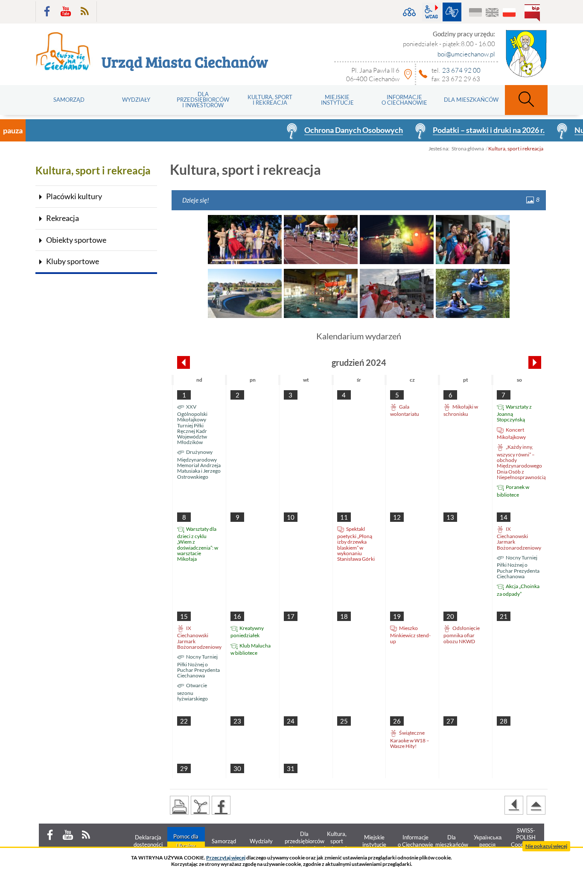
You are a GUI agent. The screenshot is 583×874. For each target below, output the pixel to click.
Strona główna (468, 148)
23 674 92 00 (461, 70)
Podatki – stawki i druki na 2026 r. (466, 130)
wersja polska (509, 13)
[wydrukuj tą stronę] (179, 805)
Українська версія (475, 13)
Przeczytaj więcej (225, 857)
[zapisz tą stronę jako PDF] (200, 805)
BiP (534, 13)
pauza (13, 130)
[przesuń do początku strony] (536, 805)
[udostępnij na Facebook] (221, 805)
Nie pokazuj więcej (546, 846)
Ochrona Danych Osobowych (331, 130)
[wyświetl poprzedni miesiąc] (183, 362)
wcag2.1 (431, 12)
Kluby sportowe (72, 261)
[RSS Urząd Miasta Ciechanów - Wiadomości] (84, 11)
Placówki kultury (74, 196)
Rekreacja (62, 218)
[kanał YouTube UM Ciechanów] (65, 11)
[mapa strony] (409, 12)
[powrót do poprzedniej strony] (513, 805)
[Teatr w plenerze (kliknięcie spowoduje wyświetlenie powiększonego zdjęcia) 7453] (244, 240)
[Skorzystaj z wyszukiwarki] (526, 100)
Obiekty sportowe (76, 239)
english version (492, 13)
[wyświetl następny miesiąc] (534, 362)
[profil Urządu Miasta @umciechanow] (47, 11)
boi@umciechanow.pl (466, 54)
